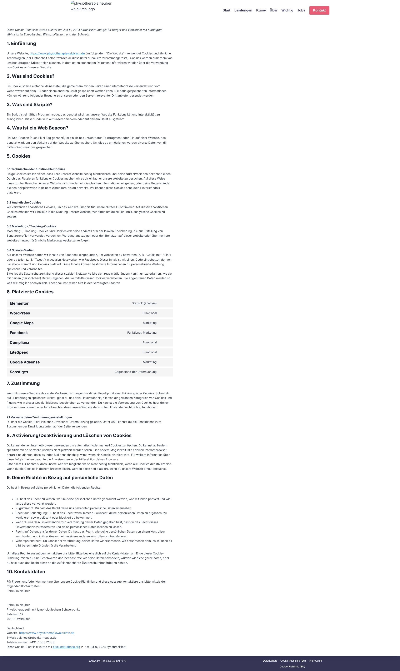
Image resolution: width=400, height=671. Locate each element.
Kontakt (319, 10)
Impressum (315, 660)
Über (274, 10)
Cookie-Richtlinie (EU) (293, 660)
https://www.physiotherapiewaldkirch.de (57, 53)
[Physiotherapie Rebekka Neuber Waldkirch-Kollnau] (93, 10)
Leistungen (243, 10)
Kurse (261, 10)
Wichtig (287, 10)
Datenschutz (270, 660)
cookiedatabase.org (66, 646)
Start (226, 10)
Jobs (301, 10)
